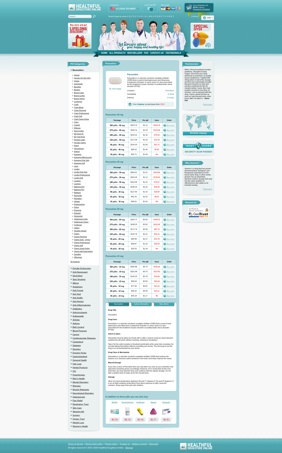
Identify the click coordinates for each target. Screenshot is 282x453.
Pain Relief (78, 400)
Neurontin (78, 196)
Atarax (153, 402)
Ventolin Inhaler (80, 231)
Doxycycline (79, 131)
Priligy (76, 207)
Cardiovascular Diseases (84, 338)
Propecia (77, 210)
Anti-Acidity (78, 298)
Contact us (125, 444)
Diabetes (77, 345)
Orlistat (77, 202)
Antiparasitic (78, 316)
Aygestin (166, 402)
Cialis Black (78, 107)
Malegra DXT (79, 187)
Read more (207, 105)
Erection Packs (79, 353)
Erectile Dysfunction (82, 268)
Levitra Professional (82, 175)
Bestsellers (134, 53)
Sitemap (129, 448)
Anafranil (140, 402)
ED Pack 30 (78, 134)
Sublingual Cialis (81, 219)
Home (104, 53)
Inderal (77, 152)
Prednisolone (79, 204)
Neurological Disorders (83, 393)
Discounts (153, 444)
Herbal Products (80, 367)
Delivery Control (139, 444)
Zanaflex (77, 254)
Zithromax (78, 257)
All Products (117, 53)
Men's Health (79, 378)
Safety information (141, 304)
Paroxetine (132, 74)
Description (118, 304)
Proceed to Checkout (201, 9)
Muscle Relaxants (81, 389)
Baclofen (77, 87)
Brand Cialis (79, 93)
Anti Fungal (78, 290)
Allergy (76, 283)
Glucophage (79, 149)
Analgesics (78, 287)
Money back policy (94, 444)
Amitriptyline (127, 402)
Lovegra (77, 184)
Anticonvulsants (80, 312)
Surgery (76, 415)
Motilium (77, 193)
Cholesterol (78, 342)
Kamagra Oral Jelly (81, 160)
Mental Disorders (80, 382)
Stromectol (78, 216)
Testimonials (173, 53)
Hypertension (79, 375)
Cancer (76, 334)
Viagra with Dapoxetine (83, 251)
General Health (80, 360)
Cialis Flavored (80, 110)
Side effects (164, 304)
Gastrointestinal (80, 356)
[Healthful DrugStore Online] (84, 5)
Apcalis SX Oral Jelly (82, 78)
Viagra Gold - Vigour (82, 240)
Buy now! (170, 125)
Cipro (76, 122)
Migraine (77, 386)
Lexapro (77, 181)
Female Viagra (80, 143)
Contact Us (157, 53)
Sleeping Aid (78, 411)
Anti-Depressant (80, 272)
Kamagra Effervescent (83, 157)
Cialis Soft (78, 116)
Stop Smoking (79, 279)
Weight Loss (78, 422)
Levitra (76, 169)
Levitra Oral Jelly (80, 172)
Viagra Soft (78, 246)
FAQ (146, 53)
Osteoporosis (79, 397)
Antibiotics (77, 309)
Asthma (76, 323)
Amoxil (76, 75)
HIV (74, 371)
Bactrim (77, 90)
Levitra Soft (78, 178)
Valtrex (76, 228)
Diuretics (77, 349)
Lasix (76, 166)
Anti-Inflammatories (82, 305)
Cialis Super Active (81, 119)
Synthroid (78, 225)
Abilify (115, 402)
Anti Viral (77, 294)
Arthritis (76, 320)
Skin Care (77, 408)
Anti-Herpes (78, 301)
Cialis (76, 105)
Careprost (78, 102)
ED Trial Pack (79, 137)
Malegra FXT (79, 190)
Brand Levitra (79, 96)
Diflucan (77, 128)
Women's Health (80, 426)
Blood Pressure (80, 331)
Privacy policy (111, 444)
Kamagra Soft (79, 163)
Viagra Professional (82, 243)
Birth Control (78, 327)
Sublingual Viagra (81, 222)
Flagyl (76, 146)
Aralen (76, 81)
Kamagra (77, 154)
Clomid (77, 125)
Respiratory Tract (81, 404)
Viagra (76, 234)
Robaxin (77, 213)
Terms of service (75, 444)
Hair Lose (77, 364)
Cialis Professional (81, 113)
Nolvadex (78, 199)
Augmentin (78, 84)
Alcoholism (78, 276)
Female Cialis (79, 140)
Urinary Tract (79, 419)
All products (75, 262)
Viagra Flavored (80, 237)
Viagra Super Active (82, 249)
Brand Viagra (79, 99)
